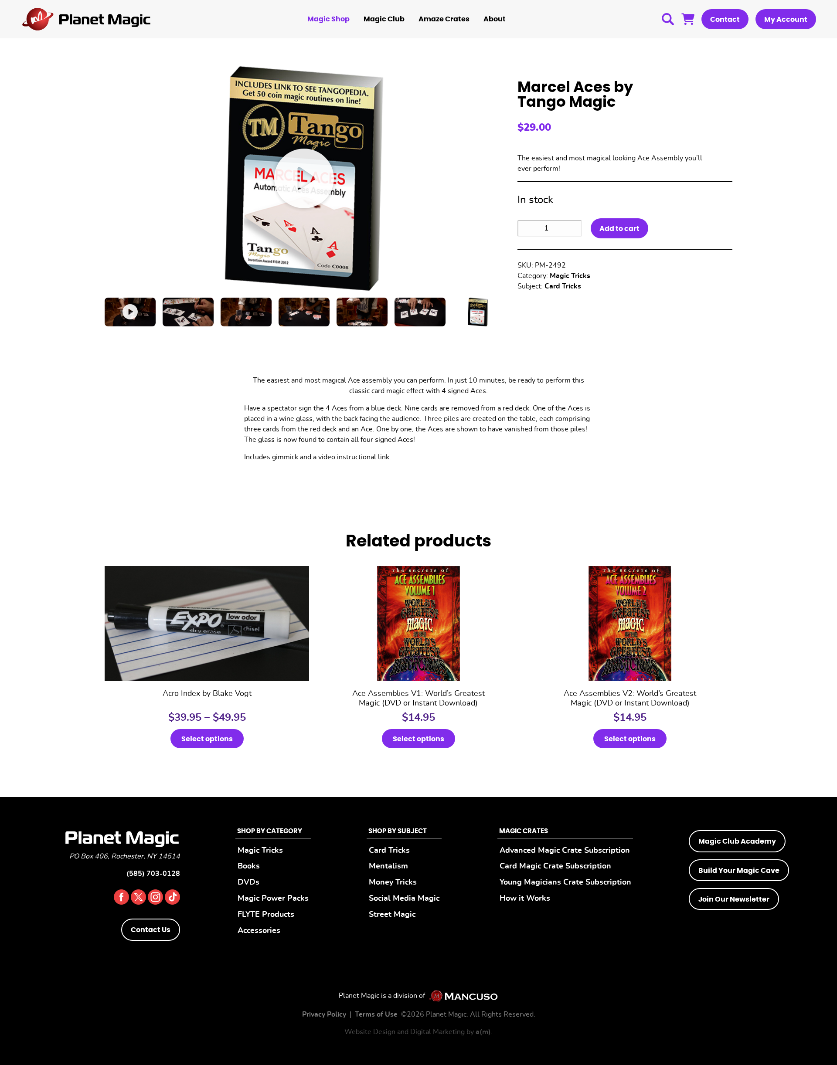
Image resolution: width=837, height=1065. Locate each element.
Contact (725, 19)
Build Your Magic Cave (738, 870)
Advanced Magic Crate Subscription (565, 850)
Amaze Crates (444, 19)
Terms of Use (376, 1014)
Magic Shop (328, 19)
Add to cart (619, 228)
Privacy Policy (324, 1014)
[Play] (130, 312)
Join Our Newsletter (733, 899)
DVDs (248, 882)
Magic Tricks (570, 275)
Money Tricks (393, 882)
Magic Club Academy (737, 841)
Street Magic (392, 914)
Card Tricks (562, 286)
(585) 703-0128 (153, 873)
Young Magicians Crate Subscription (565, 882)
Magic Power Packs (273, 898)
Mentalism (388, 866)
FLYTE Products (266, 914)
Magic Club (384, 19)
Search (667, 19)
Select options (207, 739)
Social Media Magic (404, 898)
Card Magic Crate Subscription (555, 866)
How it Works (525, 898)
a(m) (483, 1031)
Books (249, 866)
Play (304, 178)
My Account (785, 19)
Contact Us (150, 929)
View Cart (687, 19)
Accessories (259, 930)
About (494, 19)
